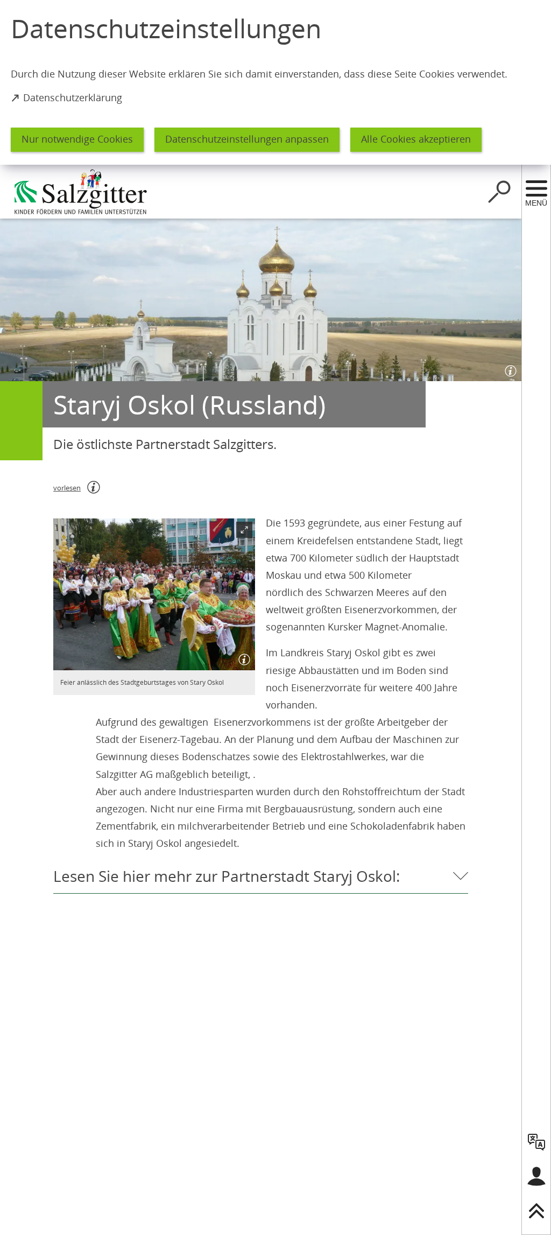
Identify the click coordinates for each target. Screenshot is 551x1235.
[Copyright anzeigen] (508, 368)
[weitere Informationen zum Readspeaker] (93, 487)
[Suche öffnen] (499, 191)
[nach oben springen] (536, 1211)
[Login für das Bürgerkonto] (536, 1176)
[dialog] (275, 82)
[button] (154, 594)
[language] (536, 1142)
